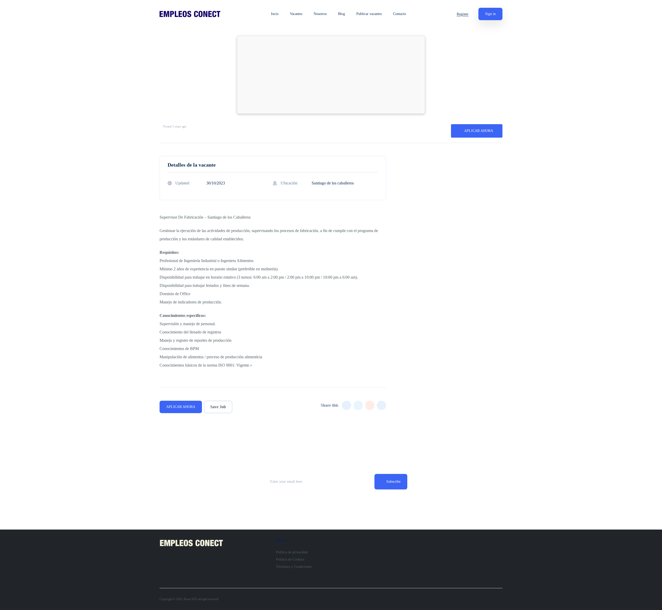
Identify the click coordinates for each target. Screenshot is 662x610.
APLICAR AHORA (478, 131)
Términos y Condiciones (294, 567)
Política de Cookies (290, 559)
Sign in (490, 14)
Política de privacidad (292, 552)
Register (463, 14)
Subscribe (393, 481)
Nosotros (320, 14)
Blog (341, 14)
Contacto (399, 14)
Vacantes (296, 14)
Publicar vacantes (369, 14)
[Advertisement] (331, 75)
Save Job (218, 407)
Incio (275, 14)
